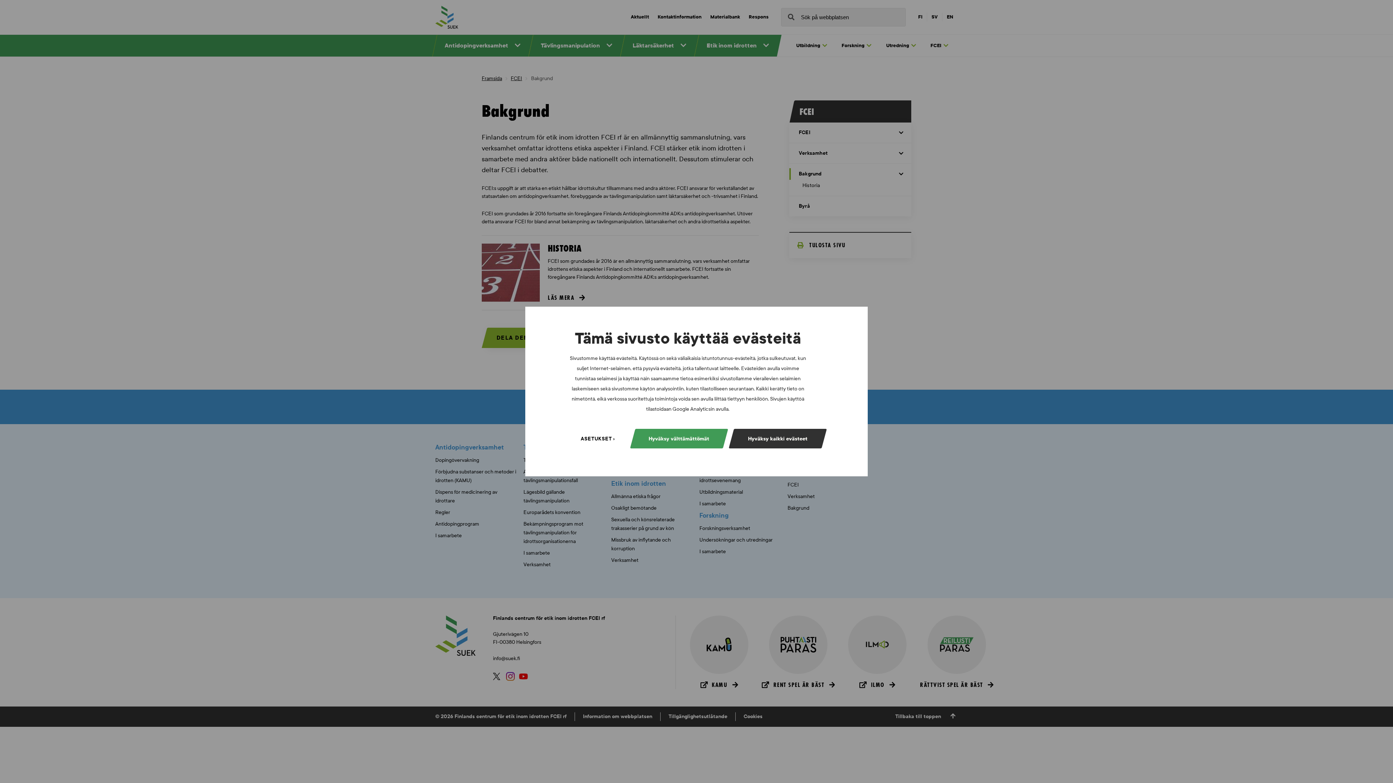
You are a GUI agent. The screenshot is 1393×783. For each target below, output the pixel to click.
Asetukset (596, 438)
